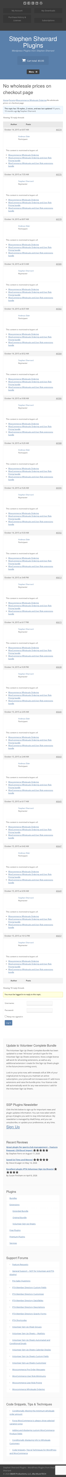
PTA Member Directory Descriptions (28, 1307)
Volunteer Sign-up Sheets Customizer (29, 1363)
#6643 (59, 756)
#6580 (59, 264)
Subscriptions (48, 20)
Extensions (14, 1204)
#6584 (59, 353)
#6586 (59, 398)
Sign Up (13, 1126)
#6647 (59, 846)
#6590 (59, 488)
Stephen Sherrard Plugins (33, 41)
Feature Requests (20, 1264)
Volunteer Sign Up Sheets (24, 1223)
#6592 (59, 532)
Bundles (13, 1198)
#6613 (59, 577)
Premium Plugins (17, 1236)
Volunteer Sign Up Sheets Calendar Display (31, 1349)
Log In (8, 1022)
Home (5, 100)
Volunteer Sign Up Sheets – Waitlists (28, 1333)
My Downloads (48, 10)
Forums (12, 100)
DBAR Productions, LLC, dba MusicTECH (28, 1473)
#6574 (59, 129)
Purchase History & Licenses (17, 19)
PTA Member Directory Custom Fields (29, 1287)
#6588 (59, 443)
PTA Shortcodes (19, 1320)
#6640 (59, 712)
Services (13, 1243)
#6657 (59, 936)
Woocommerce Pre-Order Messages (28, 1369)
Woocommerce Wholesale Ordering (31, 100)
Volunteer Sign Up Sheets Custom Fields (30, 1356)
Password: (9, 1010)
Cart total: (35, 60)
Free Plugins (15, 1230)
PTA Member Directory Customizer (28, 1294)
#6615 (59, 622)
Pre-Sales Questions (21, 1280)
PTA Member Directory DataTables (27, 1300)
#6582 (59, 309)
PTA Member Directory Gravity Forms (29, 1313)
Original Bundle (20, 1217)
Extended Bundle (20, 1211)
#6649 (59, 891)
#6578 (59, 219)
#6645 (59, 801)
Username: (9, 1003)
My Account (17, 10)
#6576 (59, 174)
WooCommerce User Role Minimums (29, 1376)
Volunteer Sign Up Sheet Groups (27, 1326)
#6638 (59, 667)
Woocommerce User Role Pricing (27, 1382)
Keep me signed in (15, 1016)
